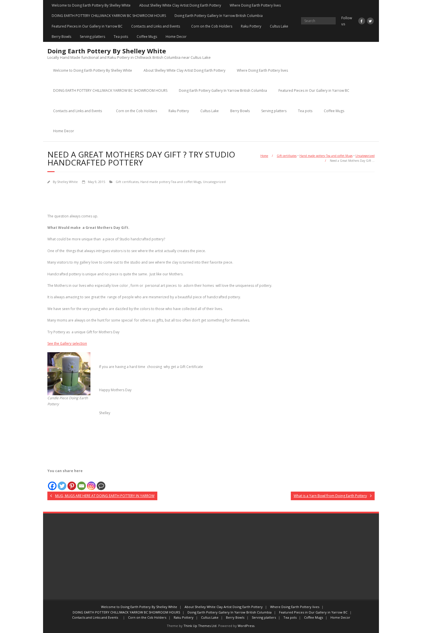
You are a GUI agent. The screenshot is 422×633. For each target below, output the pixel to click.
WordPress (246, 626)
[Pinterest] (71, 482)
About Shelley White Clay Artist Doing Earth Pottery (180, 5)
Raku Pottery (251, 26)
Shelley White (67, 182)
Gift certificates (287, 156)
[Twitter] (62, 482)
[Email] (81, 482)
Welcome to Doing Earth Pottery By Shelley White (91, 5)
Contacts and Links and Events (157, 26)
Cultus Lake (279, 26)
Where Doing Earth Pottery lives (255, 5)
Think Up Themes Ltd (199, 626)
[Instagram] (91, 482)
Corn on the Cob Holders (211, 26)
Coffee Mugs (147, 36)
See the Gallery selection (67, 343)
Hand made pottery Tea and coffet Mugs (326, 156)
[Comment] (101, 482)
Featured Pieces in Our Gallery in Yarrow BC (87, 26)
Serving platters (92, 36)
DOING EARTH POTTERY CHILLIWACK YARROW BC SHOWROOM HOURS (109, 15)
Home (264, 156)
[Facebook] (52, 482)
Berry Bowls (61, 36)
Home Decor (176, 36)
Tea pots (121, 36)
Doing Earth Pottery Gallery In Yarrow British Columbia (219, 15)
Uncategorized (365, 156)
